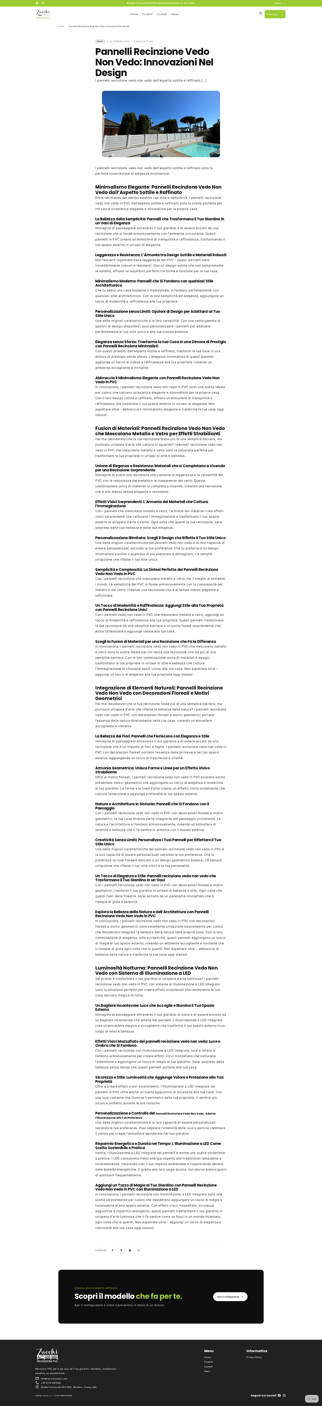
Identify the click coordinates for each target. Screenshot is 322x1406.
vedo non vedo (140, 168)
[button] (261, 13)
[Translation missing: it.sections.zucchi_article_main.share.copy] (138, 1250)
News (207, 1371)
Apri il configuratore (230, 1296)
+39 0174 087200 (51, 1383)
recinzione (119, 168)
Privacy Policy (254, 1357)
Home (61, 26)
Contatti (208, 1366)
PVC (127, 203)
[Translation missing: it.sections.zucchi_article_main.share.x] (121, 1250)
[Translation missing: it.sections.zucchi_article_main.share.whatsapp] (130, 1250)
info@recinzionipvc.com (54, 1378)
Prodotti (208, 1362)
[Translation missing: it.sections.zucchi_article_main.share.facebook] (112, 1250)
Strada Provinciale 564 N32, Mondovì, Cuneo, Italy (69, 1387)
